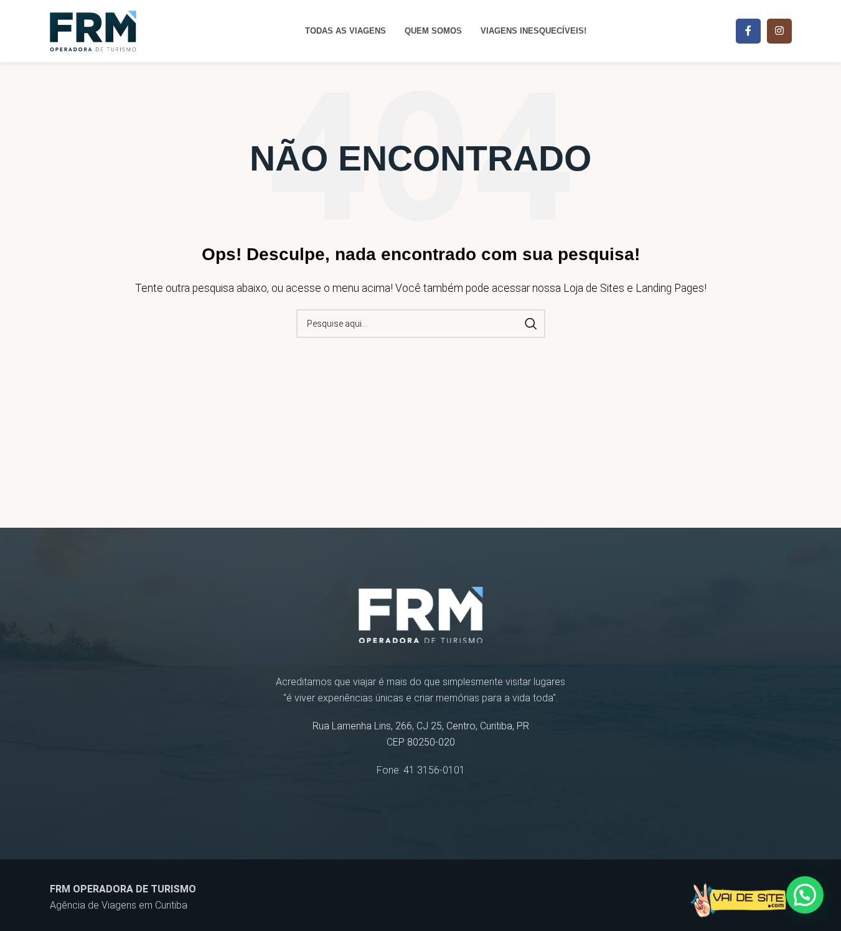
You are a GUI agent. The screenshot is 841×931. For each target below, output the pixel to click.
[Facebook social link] (748, 31)
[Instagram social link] (779, 31)
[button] (805, 895)
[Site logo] (93, 30)
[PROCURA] (531, 323)
